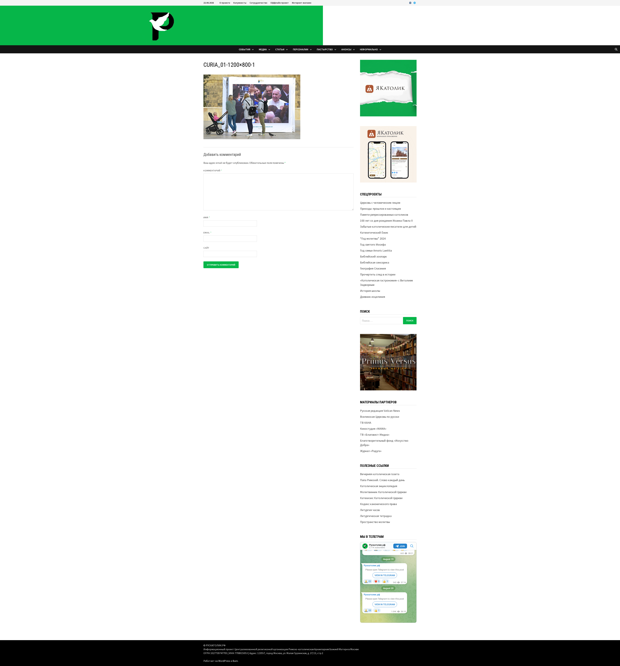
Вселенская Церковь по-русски (379, 417)
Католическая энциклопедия (378, 486)
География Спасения (373, 268)
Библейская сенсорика (374, 262)
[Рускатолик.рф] (161, 25)
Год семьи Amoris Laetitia (376, 250)
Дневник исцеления (372, 297)
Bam (235, 660)
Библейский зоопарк (373, 256)
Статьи (279, 49)
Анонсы (346, 49)
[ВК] (410, 3)
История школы (370, 291)
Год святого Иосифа (373, 244)
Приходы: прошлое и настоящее (380, 208)
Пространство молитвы (375, 522)
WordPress (224, 660)
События (244, 49)
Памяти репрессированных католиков (384, 214)
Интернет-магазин (301, 2)
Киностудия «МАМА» (373, 428)
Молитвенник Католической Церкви (383, 492)
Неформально (369, 49)
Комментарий (212, 170)
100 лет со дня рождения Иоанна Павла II (386, 220)
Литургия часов (370, 510)
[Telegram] (415, 3)
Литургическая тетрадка (376, 516)
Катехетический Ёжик (374, 232)
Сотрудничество (258, 2)
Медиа (263, 49)
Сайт (206, 247)
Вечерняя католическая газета (379, 474)
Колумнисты (239, 2)
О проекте (224, 2)
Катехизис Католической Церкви (381, 498)
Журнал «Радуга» (371, 451)
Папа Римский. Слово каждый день (382, 480)
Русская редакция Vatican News (380, 411)
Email (207, 232)
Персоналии (300, 49)
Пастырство (325, 49)
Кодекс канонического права (378, 504)
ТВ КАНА (365, 422)
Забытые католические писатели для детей (388, 226)
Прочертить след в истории (377, 274)
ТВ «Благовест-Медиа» (374, 434)
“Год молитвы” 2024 (373, 238)
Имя (206, 217)
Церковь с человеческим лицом (380, 202)
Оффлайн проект (279, 2)
